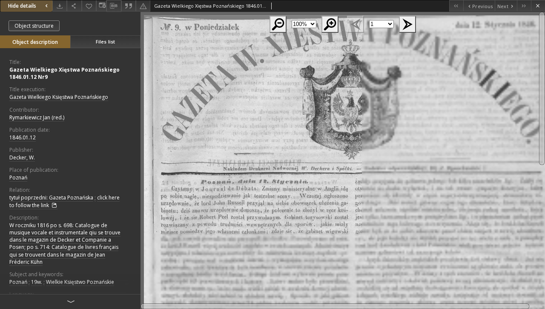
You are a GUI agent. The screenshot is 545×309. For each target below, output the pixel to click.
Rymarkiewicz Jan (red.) (36, 117)
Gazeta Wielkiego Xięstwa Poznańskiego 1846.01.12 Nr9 (64, 73)
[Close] (538, 6)
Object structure (34, 25)
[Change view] (101, 6)
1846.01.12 (22, 137)
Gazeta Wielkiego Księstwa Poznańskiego (58, 97)
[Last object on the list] (524, 6)
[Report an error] (143, 6)
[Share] (74, 6)
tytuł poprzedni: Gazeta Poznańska (51, 197)
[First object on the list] (456, 6)
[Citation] (128, 6)
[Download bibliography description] (113, 6)
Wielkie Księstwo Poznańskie (80, 282)
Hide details (22, 5)
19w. (36, 282)
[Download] (59, 6)
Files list (105, 41)
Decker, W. (22, 157)
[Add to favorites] (89, 6)
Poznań (18, 177)
